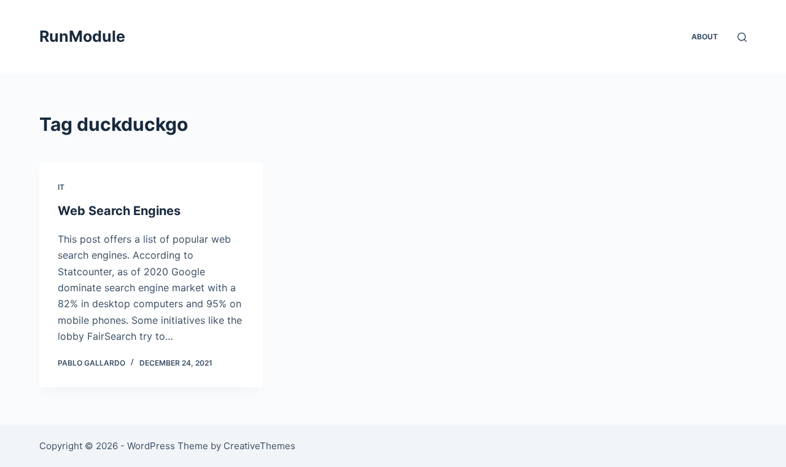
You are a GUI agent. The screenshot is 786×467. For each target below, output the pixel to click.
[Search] (742, 37)
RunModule (82, 36)
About (704, 36)
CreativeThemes (259, 446)
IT (61, 187)
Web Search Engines (119, 210)
